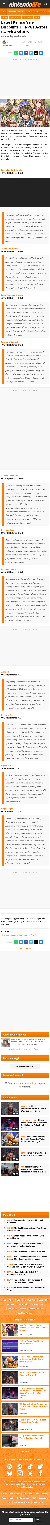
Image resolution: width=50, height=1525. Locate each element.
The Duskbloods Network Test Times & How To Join (26, 1229)
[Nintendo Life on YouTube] (19, 1467)
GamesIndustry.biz (22, 1502)
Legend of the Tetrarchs (11, 170)
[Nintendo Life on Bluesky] (9, 1473)
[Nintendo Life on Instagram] (19, 1473)
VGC (9, 1502)
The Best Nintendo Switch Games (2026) (19, 935)
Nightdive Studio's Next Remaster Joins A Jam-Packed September (25, 1244)
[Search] (46, 4)
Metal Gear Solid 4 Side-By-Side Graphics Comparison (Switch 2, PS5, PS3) (25, 1265)
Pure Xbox (27, 1494)
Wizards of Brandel (9, 342)
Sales (37, 17)
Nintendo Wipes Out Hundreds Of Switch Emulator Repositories (25, 1281)
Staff (19, 1300)
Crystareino (6, 765)
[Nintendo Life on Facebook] (40, 1473)
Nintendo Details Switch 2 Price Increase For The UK (24, 1273)
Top (4, 1300)
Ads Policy (12, 1309)
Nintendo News (23, 1498)
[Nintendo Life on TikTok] (30, 1467)
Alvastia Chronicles (9, 476)
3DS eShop (27, 17)
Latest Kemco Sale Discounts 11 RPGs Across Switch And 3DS (24, 27)
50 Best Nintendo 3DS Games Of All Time (26, 1289)
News (4, 17)
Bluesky (28, 1049)
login (34, 1083)
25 (30, 948)
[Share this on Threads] (36, 53)
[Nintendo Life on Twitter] (40, 1467)
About (11, 1300)
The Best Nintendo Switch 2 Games (26, 1251)
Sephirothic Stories (9, 248)
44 (16, 1129)
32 (16, 1159)
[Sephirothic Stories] (25, 113)
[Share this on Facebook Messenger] (41, 53)
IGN (34, 1498)
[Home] (3, 11)
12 (16, 1113)
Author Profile (15, 1049)
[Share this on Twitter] (31, 53)
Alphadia (5, 672)
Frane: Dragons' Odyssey (12, 295)
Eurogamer (44, 1498)
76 (16, 1174)
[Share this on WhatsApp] (16, 53)
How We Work (30, 1300)
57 (16, 1144)
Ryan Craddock (8, 46)
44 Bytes (16, 1484)
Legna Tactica (7, 715)
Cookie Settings (36, 1309)
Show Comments (26, 1066)
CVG (35, 1502)
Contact (10, 1304)
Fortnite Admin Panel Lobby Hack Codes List (25, 1221)
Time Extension (41, 1494)
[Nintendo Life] (25, 4)
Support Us (44, 1300)
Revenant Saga (7, 530)
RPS (41, 1502)
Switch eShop (15, 17)
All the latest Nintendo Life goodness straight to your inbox (25, 1513)
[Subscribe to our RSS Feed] (9, 1467)
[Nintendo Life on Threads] (30, 1473)
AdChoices (28, 1484)
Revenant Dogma (8, 569)
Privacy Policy (23, 1304)
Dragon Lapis (7, 808)
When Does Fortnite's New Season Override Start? (25, 1237)
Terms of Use (37, 1304)
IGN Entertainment (38, 1482)
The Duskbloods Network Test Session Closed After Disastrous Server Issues (27, 1258)
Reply (38, 1049)
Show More (24, 1451)
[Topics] (4, 4)
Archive (23, 1309)
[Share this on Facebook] (26, 53)
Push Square (14, 1494)
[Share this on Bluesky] (21, 53)
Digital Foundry (8, 1498)
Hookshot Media (16, 1482)
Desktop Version (25, 1313)
